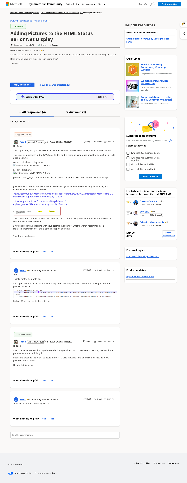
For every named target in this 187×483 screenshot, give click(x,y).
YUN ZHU (144, 211)
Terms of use (159, 463)
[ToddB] (16, 142)
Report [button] (55, 45)
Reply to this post (22, 84)
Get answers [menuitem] (87, 4)
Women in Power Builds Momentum (154, 82)
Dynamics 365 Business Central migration (145, 159)
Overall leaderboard (168, 234)
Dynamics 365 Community (45, 4)
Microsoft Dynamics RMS (142, 169)
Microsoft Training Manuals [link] (142, 256)
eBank (38, 50)
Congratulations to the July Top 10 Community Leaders (157, 98)
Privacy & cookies (142, 463)
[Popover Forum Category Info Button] (170, 141)
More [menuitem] (100, 4)
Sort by (14, 121)
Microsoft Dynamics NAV (142, 164)
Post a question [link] (169, 4)
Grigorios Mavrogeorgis (152, 222)
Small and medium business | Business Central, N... (62, 12)
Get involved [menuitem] (71, 4)
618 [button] (162, 201)
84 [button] (43, 50)
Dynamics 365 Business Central (145, 153)
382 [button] (153, 212)
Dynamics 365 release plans (140, 276)
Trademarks (173, 463)
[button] (142, 4)
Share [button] (43, 45)
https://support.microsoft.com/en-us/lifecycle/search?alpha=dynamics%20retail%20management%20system (40, 202)
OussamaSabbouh (149, 201)
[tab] (32, 113)
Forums (36, 12)
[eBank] (16, 270)
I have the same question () (54, 84)
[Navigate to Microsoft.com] (14, 4)
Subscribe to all (150, 176)
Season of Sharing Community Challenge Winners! (154, 67)
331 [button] (168, 222)
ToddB (23, 142)
